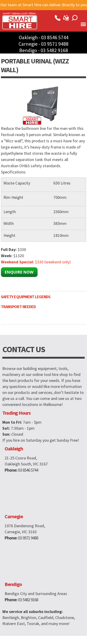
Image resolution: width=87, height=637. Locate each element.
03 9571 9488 (54, 44)
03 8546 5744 (54, 37)
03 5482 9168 (54, 50)
